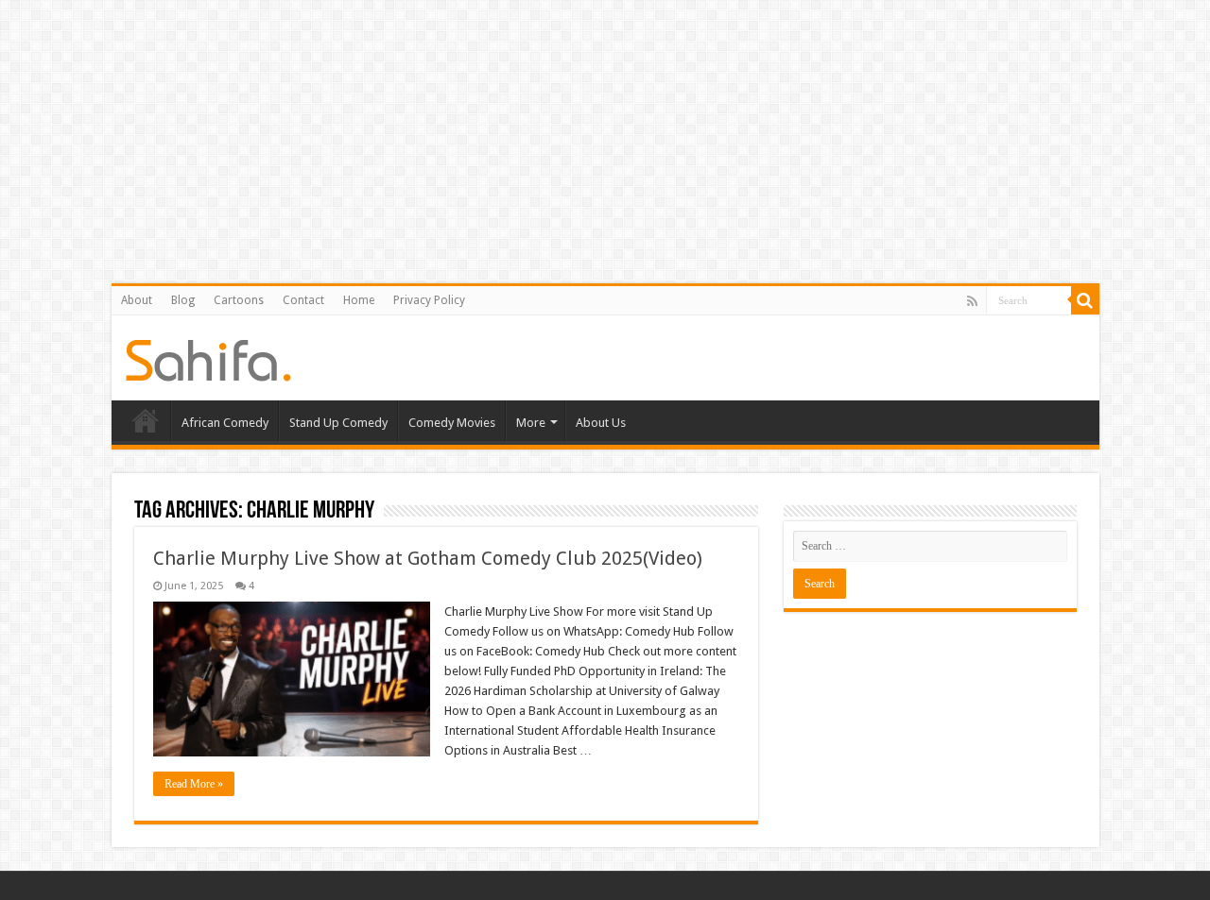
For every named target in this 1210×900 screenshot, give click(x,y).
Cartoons (239, 300)
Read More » (193, 783)
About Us (601, 423)
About (136, 300)
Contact (303, 300)
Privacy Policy (429, 300)
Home (358, 300)
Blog (183, 300)
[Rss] (972, 301)
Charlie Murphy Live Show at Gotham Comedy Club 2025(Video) (427, 558)
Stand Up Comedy (338, 423)
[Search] (1085, 300)
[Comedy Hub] (208, 357)
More (530, 423)
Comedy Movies (451, 423)
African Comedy (225, 423)
